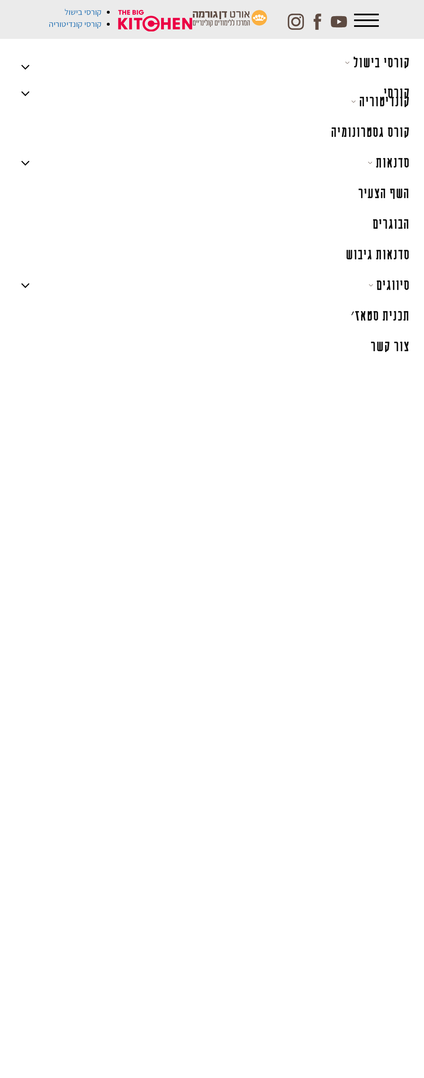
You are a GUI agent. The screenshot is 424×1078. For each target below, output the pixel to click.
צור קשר (390, 346)
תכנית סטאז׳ (380, 316)
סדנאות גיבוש (377, 254)
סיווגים (391, 285)
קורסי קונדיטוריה (75, 24)
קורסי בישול (83, 12)
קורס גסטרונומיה (370, 132)
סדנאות (391, 163)
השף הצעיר (384, 193)
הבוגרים (391, 224)
